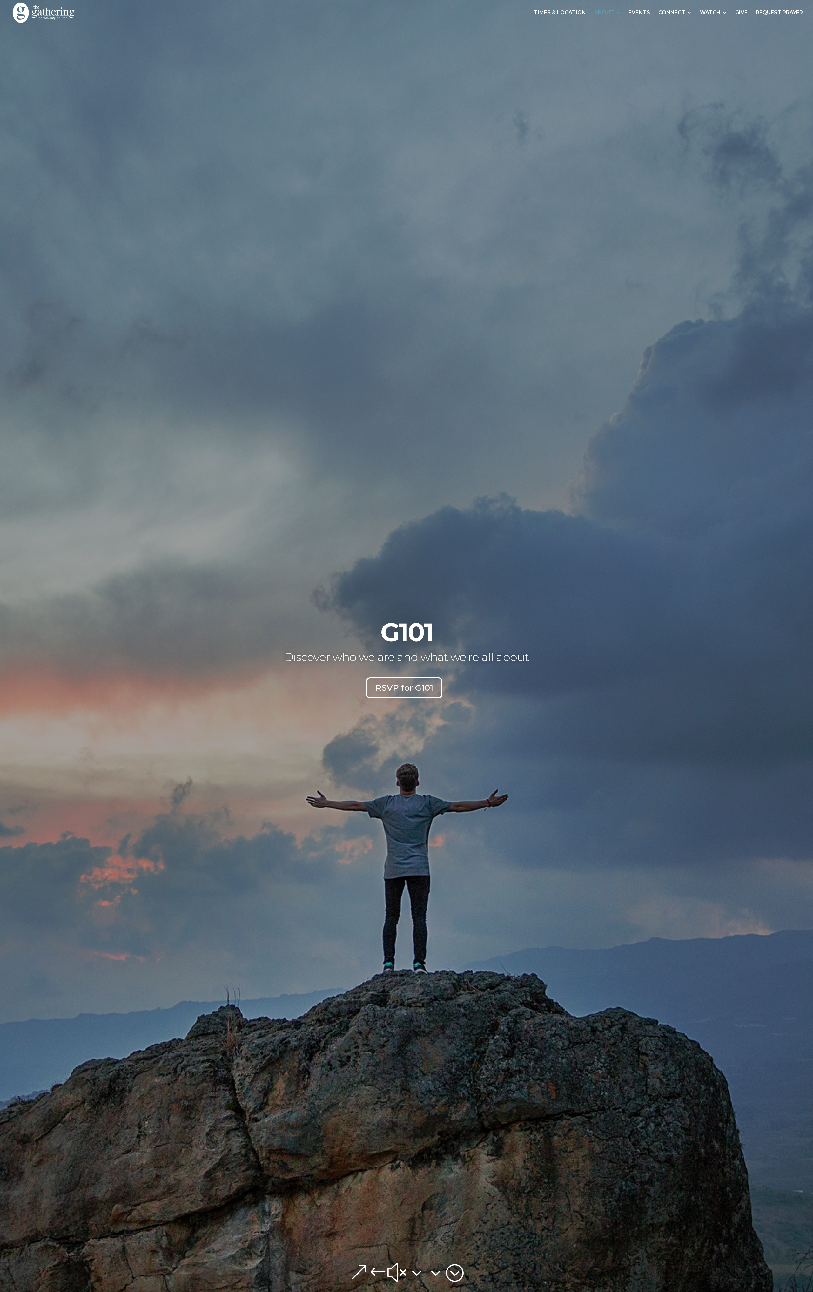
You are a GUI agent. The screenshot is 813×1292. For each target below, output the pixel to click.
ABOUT (604, 13)
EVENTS (639, 13)
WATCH (710, 13)
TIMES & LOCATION (560, 13)
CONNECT (671, 13)
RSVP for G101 (404, 688)
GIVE (741, 13)
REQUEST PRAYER (779, 13)
